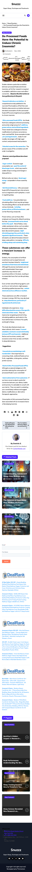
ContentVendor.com (19, 448)
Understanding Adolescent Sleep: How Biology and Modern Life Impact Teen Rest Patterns (15, 477)
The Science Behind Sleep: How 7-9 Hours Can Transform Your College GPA (15, 529)
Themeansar (21, 869)
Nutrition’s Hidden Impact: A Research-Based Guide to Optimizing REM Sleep (12, 739)
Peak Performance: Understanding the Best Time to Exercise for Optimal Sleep (12, 763)
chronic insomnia (5, 58)
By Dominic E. (9, 51)
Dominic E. (17, 443)
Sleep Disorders (7, 32)
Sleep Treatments (9, 724)
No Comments (7, 54)
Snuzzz (16, 4)
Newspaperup (11, 869)
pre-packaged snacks (18, 58)
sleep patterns (24, 58)
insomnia (11, 58)
